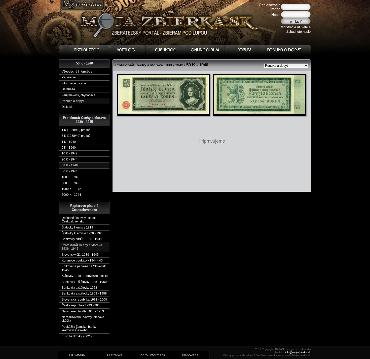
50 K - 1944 (70, 171)
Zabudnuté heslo (298, 32)
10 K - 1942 (70, 153)
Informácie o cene (74, 83)
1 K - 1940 (69, 142)
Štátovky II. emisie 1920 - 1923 (82, 233)
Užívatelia (77, 355)
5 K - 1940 (69, 147)
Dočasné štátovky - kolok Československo (79, 219)
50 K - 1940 (70, 165)
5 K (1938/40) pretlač (76, 136)
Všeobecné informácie (77, 71)
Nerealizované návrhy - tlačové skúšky (83, 318)
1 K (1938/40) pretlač (76, 130)
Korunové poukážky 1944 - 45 (82, 260)
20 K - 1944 (70, 159)
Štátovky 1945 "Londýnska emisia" (85, 276)
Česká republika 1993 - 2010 (81, 305)
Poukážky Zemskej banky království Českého (79, 328)
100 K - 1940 (70, 177)
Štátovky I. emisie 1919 (77, 227)
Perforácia (69, 77)
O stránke (115, 355)
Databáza (68, 89)
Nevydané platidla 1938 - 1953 (83, 311)
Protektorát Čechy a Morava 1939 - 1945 (82, 246)
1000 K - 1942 (71, 189)
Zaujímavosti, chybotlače (78, 95)
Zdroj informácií (152, 355)
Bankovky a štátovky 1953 (79, 287)
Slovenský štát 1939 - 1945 (80, 254)
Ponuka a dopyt (73, 101)
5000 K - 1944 (71, 195)
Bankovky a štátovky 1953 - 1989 (84, 293)
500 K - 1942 (70, 183)
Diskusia (67, 107)
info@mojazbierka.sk (298, 352)
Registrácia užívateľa (295, 27)
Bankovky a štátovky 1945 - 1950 (84, 282)
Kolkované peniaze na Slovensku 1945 (84, 268)
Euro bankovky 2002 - (77, 336)
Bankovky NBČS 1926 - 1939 (82, 239)
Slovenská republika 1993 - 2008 (84, 299)
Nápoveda (190, 355)
